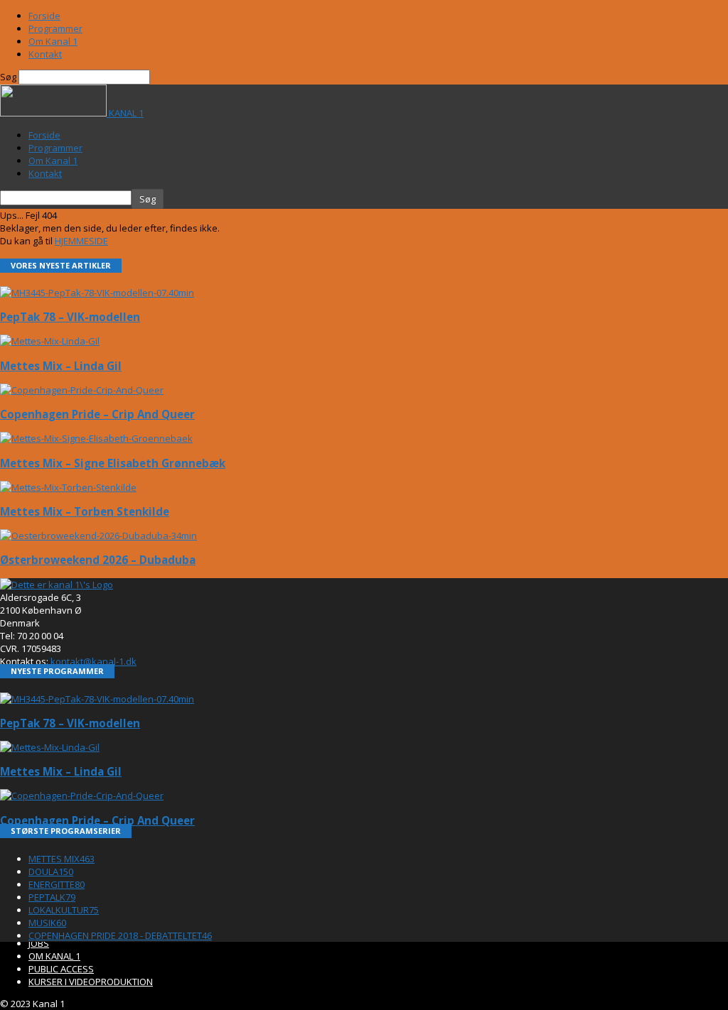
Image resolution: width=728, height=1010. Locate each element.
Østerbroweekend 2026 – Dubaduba (98, 560)
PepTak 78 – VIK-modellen (70, 317)
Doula (50, 871)
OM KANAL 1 (54, 956)
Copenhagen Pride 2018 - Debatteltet (120, 935)
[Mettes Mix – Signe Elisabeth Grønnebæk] (96, 438)
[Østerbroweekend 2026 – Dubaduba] (98, 535)
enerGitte (56, 884)
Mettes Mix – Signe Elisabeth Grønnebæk (112, 463)
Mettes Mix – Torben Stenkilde (84, 511)
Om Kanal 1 (52, 41)
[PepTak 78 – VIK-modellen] (97, 292)
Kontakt (45, 54)
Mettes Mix (61, 858)
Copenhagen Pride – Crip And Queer (97, 414)
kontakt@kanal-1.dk (93, 661)
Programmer (55, 28)
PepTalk (51, 897)
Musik (47, 922)
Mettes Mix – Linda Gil (61, 366)
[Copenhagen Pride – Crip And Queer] (82, 390)
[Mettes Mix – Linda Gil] (50, 341)
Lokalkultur (63, 909)
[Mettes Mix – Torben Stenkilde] (68, 487)
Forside (44, 15)
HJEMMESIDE (81, 240)
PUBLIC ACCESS (61, 968)
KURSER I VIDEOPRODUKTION (90, 981)
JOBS (38, 943)
